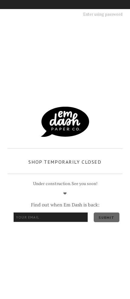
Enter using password (102, 14)
